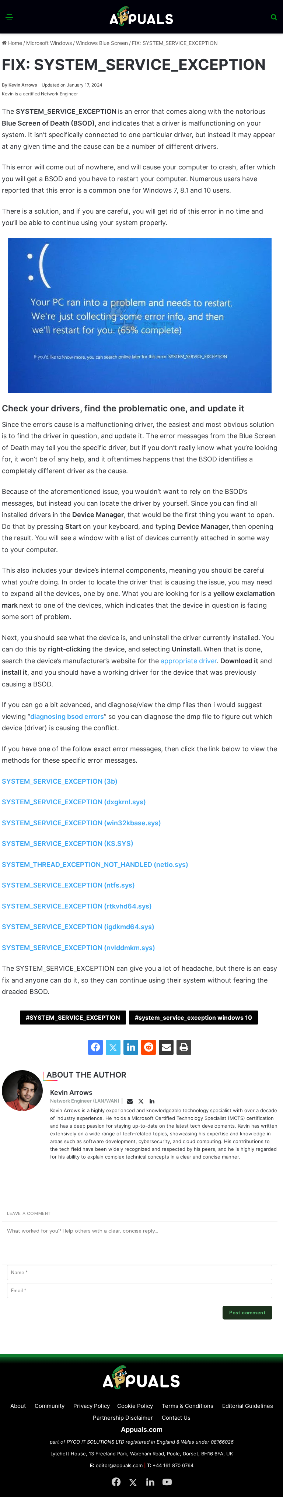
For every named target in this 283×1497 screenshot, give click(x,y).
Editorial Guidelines (247, 1405)
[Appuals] (141, 16)
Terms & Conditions (187, 1405)
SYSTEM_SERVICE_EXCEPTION (74, 1017)
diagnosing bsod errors (67, 716)
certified (31, 93)
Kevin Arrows (19, 85)
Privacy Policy (91, 1405)
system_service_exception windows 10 (195, 1017)
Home (14, 43)
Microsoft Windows (49, 43)
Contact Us (176, 1417)
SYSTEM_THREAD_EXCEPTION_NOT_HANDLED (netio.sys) (95, 864)
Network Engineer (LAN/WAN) (84, 1101)
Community (49, 1405)
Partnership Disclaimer (123, 1417)
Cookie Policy (135, 1405)
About (18, 1405)
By (5, 85)
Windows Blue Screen (102, 43)
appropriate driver (189, 661)
